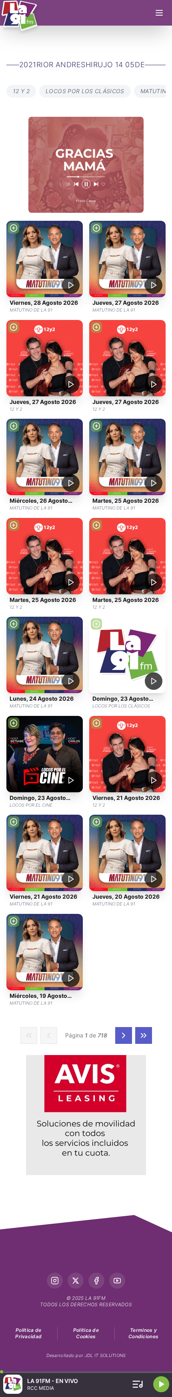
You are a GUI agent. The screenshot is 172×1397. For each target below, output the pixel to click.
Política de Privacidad (28, 1333)
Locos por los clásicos (85, 91)
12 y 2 (21, 91)
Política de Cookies (86, 1333)
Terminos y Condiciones (143, 1333)
